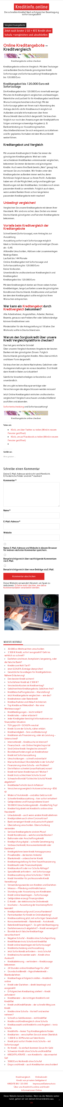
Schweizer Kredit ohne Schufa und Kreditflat (29, 1051)
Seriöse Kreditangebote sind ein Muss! (27, 832)
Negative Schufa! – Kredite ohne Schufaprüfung (31, 938)
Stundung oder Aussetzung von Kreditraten (29, 891)
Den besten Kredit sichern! (21, 679)
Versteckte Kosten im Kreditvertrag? (26, 685)
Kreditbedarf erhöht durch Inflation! (25, 785)
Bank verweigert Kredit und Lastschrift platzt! (30, 821)
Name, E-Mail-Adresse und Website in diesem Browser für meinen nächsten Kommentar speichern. (30, 549)
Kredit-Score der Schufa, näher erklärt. (27, 728)
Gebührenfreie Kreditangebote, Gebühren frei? (30, 688)
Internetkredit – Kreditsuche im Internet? (28, 742)
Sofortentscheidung (13, 406)
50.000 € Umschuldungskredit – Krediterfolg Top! (33, 805)
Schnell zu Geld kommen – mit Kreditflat (27, 1018)
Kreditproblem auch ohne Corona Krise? (28, 818)
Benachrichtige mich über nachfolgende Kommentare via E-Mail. (29, 560)
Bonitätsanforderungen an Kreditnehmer (28, 752)
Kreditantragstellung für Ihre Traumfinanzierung (32, 861)
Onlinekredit (41, 1077)
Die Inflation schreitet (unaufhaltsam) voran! (30, 768)
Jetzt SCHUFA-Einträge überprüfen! (25, 669)
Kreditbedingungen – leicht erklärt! (25, 712)
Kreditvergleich (13, 309)
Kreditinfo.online (31, 6)
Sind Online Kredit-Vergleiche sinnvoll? (27, 748)
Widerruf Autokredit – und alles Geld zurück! (30, 795)
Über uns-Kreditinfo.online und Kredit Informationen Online (31, 1088)
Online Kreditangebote (24, 45)
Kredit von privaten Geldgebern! (31, 1080)
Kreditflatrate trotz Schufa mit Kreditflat (27, 941)
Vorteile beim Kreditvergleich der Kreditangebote (26, 227)
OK (31, 1102)
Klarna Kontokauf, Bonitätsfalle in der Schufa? (31, 762)
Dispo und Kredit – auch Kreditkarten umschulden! (33, 1064)
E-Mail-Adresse (11, 522)
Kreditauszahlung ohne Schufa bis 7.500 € (29, 875)
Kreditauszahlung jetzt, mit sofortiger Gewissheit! (33, 918)
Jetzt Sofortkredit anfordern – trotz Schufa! (29, 951)
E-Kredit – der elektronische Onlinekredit (28, 901)
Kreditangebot (32, 306)
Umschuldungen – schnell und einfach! (27, 758)
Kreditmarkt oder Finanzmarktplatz (25, 865)
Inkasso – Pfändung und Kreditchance (27, 888)
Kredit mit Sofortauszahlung (22, 755)
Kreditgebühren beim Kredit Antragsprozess (29, 851)
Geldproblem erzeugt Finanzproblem (26, 898)
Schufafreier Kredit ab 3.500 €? (23, 682)
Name (6, 510)
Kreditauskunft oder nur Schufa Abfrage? (28, 868)
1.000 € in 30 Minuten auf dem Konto (26, 1038)
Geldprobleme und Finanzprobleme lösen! (28, 801)
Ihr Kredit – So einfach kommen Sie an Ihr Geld (30, 1048)
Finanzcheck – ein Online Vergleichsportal (29, 745)
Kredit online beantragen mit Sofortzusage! (29, 945)
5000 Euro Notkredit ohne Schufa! (25, 1061)
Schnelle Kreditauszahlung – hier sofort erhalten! (32, 798)
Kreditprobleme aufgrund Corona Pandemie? (30, 911)
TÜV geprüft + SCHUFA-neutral (23, 725)
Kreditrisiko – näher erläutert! (22, 715)
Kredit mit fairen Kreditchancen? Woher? (28, 772)
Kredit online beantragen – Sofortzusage (28, 895)
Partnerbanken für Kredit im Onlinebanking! (29, 915)
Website (7, 533)
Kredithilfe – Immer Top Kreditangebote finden (31, 1031)
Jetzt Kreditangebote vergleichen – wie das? (29, 695)
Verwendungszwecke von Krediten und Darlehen (32, 885)
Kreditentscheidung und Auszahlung (26, 948)
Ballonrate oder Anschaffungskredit (26, 838)
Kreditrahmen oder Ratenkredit (23, 698)
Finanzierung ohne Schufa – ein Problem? (28, 765)
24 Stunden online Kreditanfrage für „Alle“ (28, 968)
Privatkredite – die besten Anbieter (25, 855)
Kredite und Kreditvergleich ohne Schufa (28, 1021)
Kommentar (9, 480)
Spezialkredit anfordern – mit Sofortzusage (29, 871)
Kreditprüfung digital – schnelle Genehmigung (31, 841)
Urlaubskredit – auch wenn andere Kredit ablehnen (32, 815)
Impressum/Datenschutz (44, 1083)
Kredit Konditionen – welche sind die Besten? (30, 835)
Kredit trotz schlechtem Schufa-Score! (27, 775)
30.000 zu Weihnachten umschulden (26, 649)
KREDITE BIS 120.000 (17, 1083)
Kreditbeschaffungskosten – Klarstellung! (29, 692)
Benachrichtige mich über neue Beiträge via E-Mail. (28, 570)
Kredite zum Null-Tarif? (19, 665)
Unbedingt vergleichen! (19, 203)
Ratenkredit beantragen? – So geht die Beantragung (33, 925)
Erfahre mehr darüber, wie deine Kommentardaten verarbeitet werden (24, 586)
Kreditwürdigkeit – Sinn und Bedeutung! (27, 732)
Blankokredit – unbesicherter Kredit (25, 858)
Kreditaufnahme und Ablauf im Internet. (27, 702)
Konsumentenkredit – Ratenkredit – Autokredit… (32, 921)
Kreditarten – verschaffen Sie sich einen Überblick (32, 1034)
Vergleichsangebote (15, 25)
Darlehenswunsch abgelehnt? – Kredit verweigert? (33, 928)
